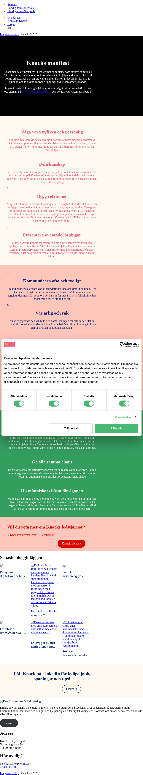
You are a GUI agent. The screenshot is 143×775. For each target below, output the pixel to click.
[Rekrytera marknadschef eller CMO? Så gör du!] (76, 634)
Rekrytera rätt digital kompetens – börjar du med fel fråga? (13, 574)
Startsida (12, 4)
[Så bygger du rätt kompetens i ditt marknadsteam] (44, 630)
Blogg (11, 24)
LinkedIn (71, 688)
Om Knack (13, 17)
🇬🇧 (9, 27)
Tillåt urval (71, 428)
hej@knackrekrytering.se (36, 91)
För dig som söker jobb (21, 11)
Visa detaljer (123, 417)
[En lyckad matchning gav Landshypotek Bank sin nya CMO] (64, 566)
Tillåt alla (116, 428)
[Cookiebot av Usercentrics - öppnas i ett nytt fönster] (122, 344)
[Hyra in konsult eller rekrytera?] (44, 585)
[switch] (54, 403)
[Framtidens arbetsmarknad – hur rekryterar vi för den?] (2, 622)
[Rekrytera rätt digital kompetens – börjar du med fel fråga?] (2, 566)
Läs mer (9, 723)
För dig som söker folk (20, 7)
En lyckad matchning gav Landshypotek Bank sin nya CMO (75, 574)
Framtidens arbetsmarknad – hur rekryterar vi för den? (13, 631)
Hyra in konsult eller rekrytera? (44, 613)
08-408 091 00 (8, 766)
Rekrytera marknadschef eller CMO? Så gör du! (75, 653)
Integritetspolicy (9, 34)
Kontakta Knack (17, 20)
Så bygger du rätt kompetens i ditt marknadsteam (43, 645)
